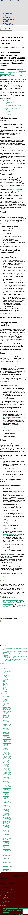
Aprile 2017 (6, 845)
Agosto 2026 (6, 696)
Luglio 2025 (6, 713)
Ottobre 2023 (6, 741)
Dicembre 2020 (7, 786)
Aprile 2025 (6, 717)
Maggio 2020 (6, 796)
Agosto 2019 (6, 808)
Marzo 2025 (6, 719)
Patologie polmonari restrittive (11, 108)
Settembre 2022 (7, 758)
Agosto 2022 (6, 760)
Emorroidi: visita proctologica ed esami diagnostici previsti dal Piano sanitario (15, 657)
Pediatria (5, 684)
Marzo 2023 (6, 751)
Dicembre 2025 (7, 707)
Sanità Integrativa (7, 689)
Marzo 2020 (6, 798)
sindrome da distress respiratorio (12, 534)
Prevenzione (6, 685)
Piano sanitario (6, 867)
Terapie (5, 691)
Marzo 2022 (6, 766)
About (4, 576)
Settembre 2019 (7, 806)
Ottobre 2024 (6, 725)
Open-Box (20, 914)
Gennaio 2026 (6, 705)
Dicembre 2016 (7, 850)
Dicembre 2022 (7, 755)
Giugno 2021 (6, 778)
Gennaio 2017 (6, 849)
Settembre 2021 (7, 774)
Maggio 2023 (6, 748)
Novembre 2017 (7, 835)
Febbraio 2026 (6, 704)
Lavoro (4, 676)
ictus (3, 75)
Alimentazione (6, 666)
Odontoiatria (6, 681)
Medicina (5, 679)
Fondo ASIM (3, 581)
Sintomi (8, 104)
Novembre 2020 (7, 788)
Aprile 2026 (6, 702)
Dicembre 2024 (7, 723)
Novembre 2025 (7, 708)
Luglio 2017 (6, 841)
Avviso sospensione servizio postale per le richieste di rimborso (13, 603)
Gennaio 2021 (6, 785)
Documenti (6, 20)
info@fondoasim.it (7, 889)
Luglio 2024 (6, 729)
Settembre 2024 (7, 727)
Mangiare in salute (7, 866)
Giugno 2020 (6, 794)
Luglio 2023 (6, 745)
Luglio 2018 (6, 825)
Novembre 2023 (7, 740)
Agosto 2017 (6, 839)
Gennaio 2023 (6, 753)
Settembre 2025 (7, 711)
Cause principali (10, 102)
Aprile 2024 (6, 733)
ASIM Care (6, 16)
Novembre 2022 (7, 756)
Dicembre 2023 (7, 739)
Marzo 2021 (6, 782)
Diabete (5, 668)
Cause (8, 109)
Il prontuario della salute (9, 861)
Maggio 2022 (6, 764)
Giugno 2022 (6, 762)
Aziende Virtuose (8, 24)
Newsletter (6, 15)
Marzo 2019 (6, 814)
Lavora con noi (7, 23)
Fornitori (6, 21)
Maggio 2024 (6, 732)
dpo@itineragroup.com (8, 892)
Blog (4, 667)
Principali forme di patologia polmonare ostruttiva (13, 106)
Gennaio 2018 (6, 833)
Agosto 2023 (6, 744)
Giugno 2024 (6, 731)
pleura (16, 404)
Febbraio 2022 (6, 768)
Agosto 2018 (6, 823)
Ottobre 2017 (6, 837)
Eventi (4, 672)
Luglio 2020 (6, 793)
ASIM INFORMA (7, 855)
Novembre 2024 (7, 724)
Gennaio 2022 (6, 769)
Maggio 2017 (6, 843)
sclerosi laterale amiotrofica (10, 417)
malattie (7, 126)
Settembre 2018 (7, 822)
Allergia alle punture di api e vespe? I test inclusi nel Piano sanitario (13, 600)
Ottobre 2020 (6, 789)
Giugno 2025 (6, 715)
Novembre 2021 (7, 772)
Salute (4, 687)
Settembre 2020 (7, 790)
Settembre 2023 (7, 743)
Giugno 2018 (6, 826)
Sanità (4, 688)
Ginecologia (6, 674)
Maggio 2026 (6, 700)
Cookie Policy (6, 901)
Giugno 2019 (6, 810)
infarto (8, 75)
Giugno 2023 (6, 747)
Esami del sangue (7, 670)
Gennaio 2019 (6, 817)
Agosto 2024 (6, 728)
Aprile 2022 (6, 765)
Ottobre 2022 (6, 757)
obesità (5, 427)
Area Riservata (7, 13)
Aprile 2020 (6, 797)
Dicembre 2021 (7, 770)
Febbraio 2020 (6, 800)
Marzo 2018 (6, 830)
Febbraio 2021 (6, 784)
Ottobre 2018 (6, 821)
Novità (4, 680)
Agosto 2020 (6, 792)
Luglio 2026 (6, 698)
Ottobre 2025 (6, 709)
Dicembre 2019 (7, 802)
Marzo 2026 (6, 703)
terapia (7, 557)
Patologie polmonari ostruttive (11, 101)
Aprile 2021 (6, 781)
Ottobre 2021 (6, 773)
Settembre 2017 (7, 838)
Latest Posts (6, 578)
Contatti (5, 900)
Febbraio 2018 (6, 831)
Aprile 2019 (6, 813)
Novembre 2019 (7, 804)
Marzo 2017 (6, 846)
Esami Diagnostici (7, 671)
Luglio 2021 (6, 777)
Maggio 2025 (6, 716)
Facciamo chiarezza (8, 857)
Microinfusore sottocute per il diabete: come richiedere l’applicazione (14, 659)
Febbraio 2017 (6, 847)
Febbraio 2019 (6, 815)
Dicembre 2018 (7, 818)
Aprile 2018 (6, 829)
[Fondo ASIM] (3, 580)
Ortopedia (5, 683)
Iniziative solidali (8, 19)
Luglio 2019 (6, 809)
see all (15, 597)
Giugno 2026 (6, 699)
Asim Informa (7, 17)
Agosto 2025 (6, 712)
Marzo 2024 (6, 735)
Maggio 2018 (6, 827)
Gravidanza (6, 675)
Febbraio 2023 (6, 752)
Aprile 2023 (6, 749)
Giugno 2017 (6, 842)
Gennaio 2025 (6, 721)
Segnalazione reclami (8, 902)
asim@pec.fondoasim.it (8, 891)
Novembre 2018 (7, 819)
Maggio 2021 (6, 780)
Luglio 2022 (6, 761)
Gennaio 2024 (6, 737)
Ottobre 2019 (6, 805)
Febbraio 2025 (6, 720)
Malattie (5, 677)
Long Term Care (7, 865)
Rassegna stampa (7, 870)
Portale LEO (6, 869)
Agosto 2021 (6, 776)
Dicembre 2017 (7, 834)
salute (1, 313)
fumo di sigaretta (16, 189)
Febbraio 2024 (6, 736)
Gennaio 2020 (6, 801)
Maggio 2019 (6, 811)
